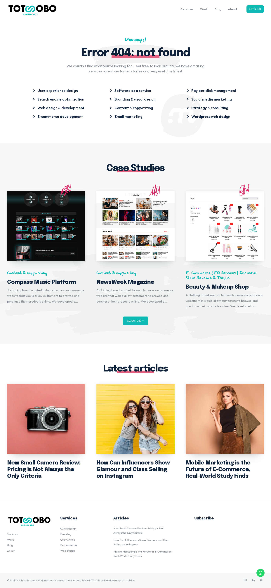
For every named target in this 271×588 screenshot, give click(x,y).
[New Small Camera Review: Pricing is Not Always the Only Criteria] (46, 419)
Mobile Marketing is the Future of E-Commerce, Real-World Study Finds (218, 469)
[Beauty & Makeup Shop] (225, 226)
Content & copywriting (27, 272)
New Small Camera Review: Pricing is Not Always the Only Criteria (43, 469)
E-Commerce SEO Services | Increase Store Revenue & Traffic (221, 275)
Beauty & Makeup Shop (217, 287)
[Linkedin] (253, 580)
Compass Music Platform (41, 282)
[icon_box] (55, 90)
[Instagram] (245, 580)
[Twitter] (261, 580)
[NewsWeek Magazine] (135, 226)
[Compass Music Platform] (46, 226)
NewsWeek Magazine (125, 282)
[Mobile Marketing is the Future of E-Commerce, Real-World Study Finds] (225, 419)
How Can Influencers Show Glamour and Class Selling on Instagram (133, 469)
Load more (134, 320)
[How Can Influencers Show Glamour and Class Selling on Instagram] (135, 419)
